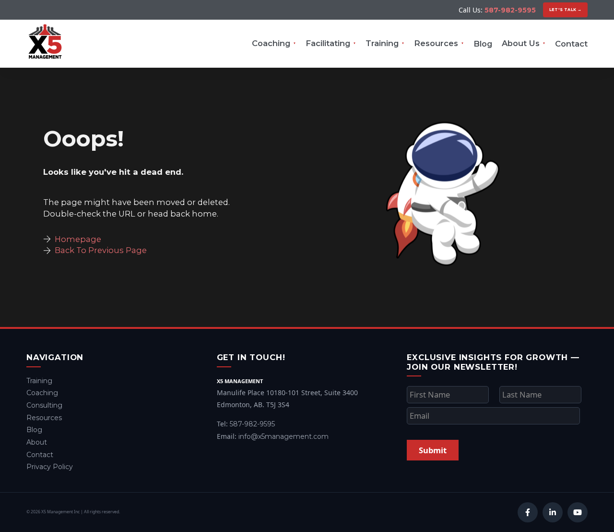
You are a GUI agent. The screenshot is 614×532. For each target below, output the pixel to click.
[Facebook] (528, 512)
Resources (436, 43)
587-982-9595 (510, 10)
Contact (571, 43)
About (36, 442)
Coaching (271, 43)
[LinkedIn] (553, 512)
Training (382, 43)
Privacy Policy (49, 466)
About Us (521, 43)
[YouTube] (577, 512)
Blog (482, 43)
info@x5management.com (283, 436)
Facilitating (328, 43)
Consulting (44, 405)
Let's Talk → (565, 9)
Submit (433, 450)
